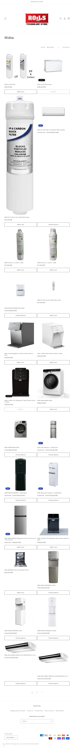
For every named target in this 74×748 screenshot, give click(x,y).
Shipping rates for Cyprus (17, 710)
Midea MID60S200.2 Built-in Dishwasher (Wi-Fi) (17, 570)
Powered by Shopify (34, 743)
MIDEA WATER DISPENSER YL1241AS (46, 630)
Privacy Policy (39, 710)
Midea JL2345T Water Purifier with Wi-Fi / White (49, 353)
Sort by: (43, 47)
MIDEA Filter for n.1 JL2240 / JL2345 (46, 262)
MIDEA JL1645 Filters (10, 84)
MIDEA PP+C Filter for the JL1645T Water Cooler (17, 217)
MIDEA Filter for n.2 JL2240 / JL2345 (14, 262)
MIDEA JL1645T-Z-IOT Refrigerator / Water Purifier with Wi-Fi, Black (20, 401)
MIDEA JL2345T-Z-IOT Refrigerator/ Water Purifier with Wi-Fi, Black (53, 539)
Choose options (53, 224)
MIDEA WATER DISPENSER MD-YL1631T (15, 308)
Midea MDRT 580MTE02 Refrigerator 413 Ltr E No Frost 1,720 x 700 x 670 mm (20, 539)
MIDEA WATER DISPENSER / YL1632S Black (16, 493)
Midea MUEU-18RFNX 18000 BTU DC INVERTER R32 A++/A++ (52, 676)
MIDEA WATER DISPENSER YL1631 (13, 630)
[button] (5, 19)
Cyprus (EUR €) (10, 737)
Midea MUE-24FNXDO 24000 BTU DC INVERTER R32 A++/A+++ (20, 655)
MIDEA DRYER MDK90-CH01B (44, 400)
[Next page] (42, 692)
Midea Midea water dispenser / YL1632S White (49, 493)
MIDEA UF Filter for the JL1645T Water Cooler (49, 300)
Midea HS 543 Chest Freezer (44, 84)
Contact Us (30, 710)
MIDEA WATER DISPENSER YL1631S (46, 585)
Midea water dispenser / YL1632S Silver (47, 447)
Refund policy (60, 710)
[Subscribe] (51, 721)
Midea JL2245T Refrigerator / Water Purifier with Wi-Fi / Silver (19, 354)
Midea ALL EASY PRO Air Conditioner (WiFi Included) (51, 130)
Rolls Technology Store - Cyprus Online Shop (18, 743)
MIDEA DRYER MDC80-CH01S (12, 447)
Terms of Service (49, 710)
